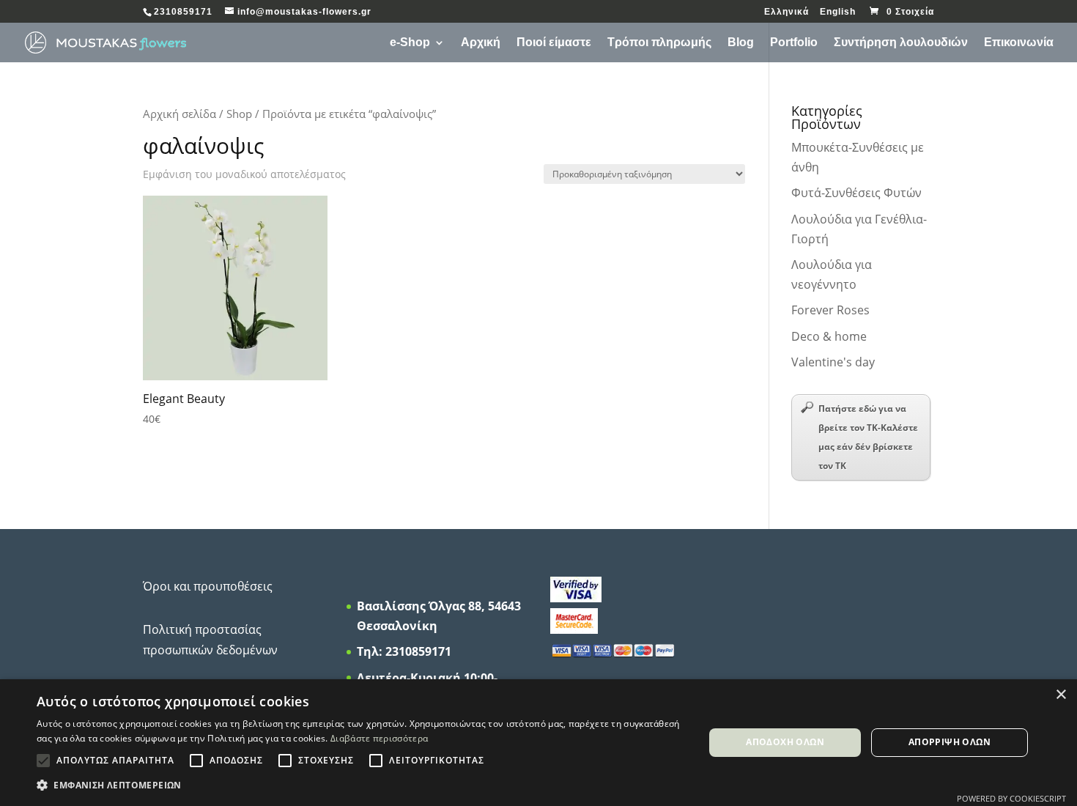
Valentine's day (833, 362)
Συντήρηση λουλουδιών (901, 42)
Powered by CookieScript (1011, 798)
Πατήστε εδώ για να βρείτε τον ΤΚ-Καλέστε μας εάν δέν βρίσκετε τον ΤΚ (868, 437)
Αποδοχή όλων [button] (785, 742)
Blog (741, 42)
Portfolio (794, 42)
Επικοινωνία (1019, 42)
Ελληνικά (786, 12)
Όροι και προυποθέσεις (208, 586)
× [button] (1060, 694)
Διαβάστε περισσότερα (379, 738)
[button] (360, 785)
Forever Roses (830, 310)
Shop (239, 113)
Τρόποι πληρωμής (659, 42)
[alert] (538, 742)
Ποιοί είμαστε (554, 42)
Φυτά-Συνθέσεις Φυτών (856, 193)
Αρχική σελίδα (179, 113)
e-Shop (410, 42)
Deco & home (829, 336)
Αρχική (480, 42)
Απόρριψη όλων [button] (949, 742)
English (838, 12)
